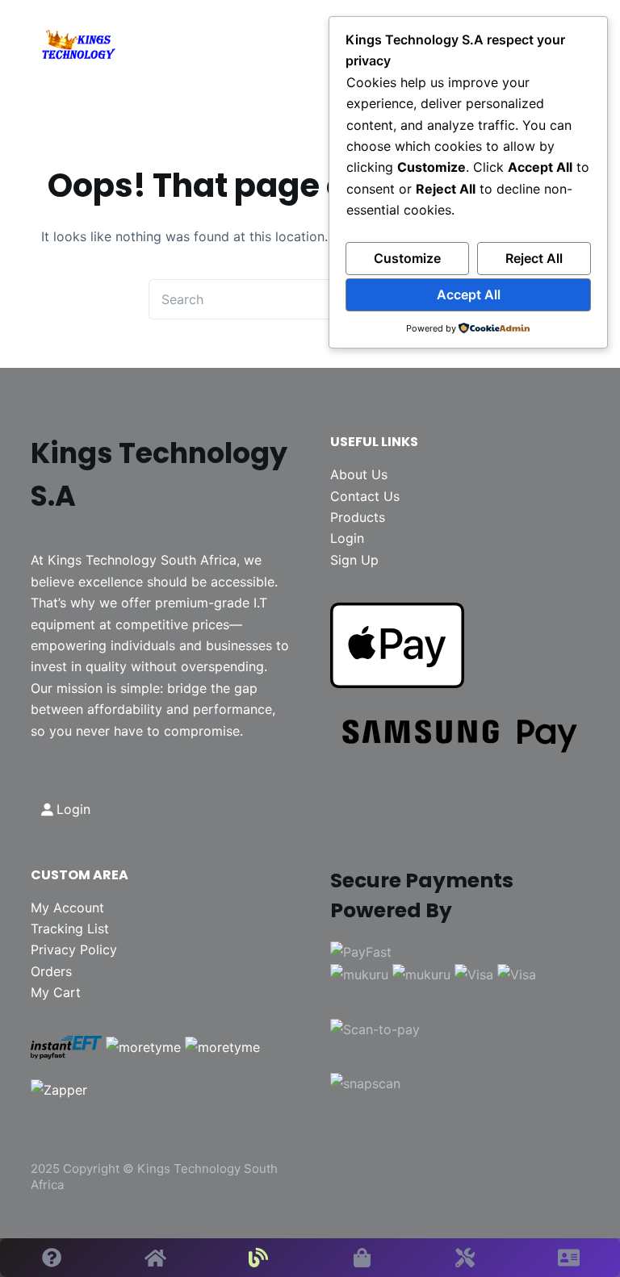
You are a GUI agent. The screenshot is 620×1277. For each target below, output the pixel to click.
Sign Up (354, 560)
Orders (51, 971)
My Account (67, 907)
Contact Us (365, 496)
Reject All (534, 258)
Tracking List (70, 928)
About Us (359, 474)
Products (357, 517)
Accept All (469, 294)
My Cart (56, 992)
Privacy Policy (74, 949)
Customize (407, 258)
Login (347, 538)
